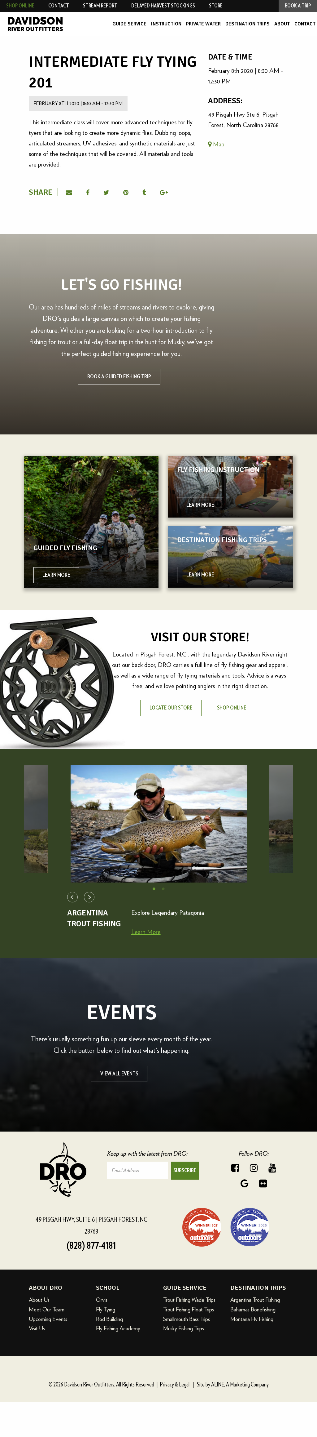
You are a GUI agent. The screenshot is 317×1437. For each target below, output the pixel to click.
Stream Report (100, 5)
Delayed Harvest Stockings (163, 5)
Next (89, 897)
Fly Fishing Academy (118, 1328)
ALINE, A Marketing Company (240, 1385)
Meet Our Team (46, 1309)
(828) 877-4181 (91, 1246)
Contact (304, 24)
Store (216, 5)
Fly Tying (105, 1309)
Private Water (203, 24)
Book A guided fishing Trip (119, 377)
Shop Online (20, 5)
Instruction (166, 24)
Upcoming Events (48, 1319)
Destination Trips (247, 24)
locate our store (171, 708)
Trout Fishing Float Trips (188, 1309)
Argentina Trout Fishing (255, 1300)
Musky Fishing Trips (183, 1328)
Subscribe (184, 1170)
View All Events (119, 1074)
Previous (72, 897)
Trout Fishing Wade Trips (189, 1300)
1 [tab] (154, 889)
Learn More (146, 932)
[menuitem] (129, 24)
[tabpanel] (159, 824)
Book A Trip (298, 5)
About (282, 24)
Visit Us (37, 1328)
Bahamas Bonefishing (253, 1309)
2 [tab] (163, 889)
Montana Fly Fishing (251, 1319)
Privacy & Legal (174, 1385)
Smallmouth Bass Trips (186, 1319)
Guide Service (129, 24)
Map (217, 144)
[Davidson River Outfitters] (47, 24)
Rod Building (109, 1319)
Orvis (101, 1300)
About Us (39, 1300)
